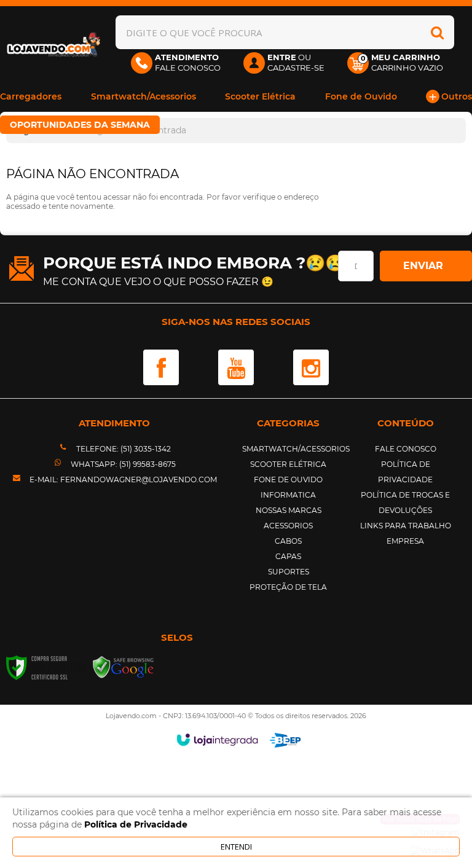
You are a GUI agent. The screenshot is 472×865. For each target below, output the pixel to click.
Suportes (288, 571)
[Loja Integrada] (217, 739)
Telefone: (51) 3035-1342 (122, 448)
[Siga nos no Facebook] (161, 367)
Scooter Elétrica (288, 464)
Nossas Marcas (288, 510)
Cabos (288, 541)
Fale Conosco (405, 448)
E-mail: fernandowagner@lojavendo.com (122, 479)
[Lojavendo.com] (54, 46)
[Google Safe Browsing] (123, 666)
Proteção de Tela (288, 587)
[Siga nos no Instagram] (311, 367)
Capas (288, 556)
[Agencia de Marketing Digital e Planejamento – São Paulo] (285, 740)
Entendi (236, 846)
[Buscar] (437, 32)
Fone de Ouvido (288, 479)
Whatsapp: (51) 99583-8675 (122, 464)
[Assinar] (426, 266)
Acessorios (288, 525)
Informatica (288, 494)
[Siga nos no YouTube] (236, 367)
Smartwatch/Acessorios (296, 448)
